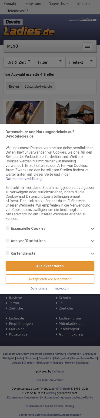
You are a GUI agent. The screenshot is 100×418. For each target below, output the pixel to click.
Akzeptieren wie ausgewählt (50, 279)
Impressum (62, 288)
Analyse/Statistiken (29, 241)
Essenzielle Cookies (29, 228)
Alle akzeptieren (50, 266)
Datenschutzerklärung (24, 179)
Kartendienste (24, 253)
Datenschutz (39, 288)
